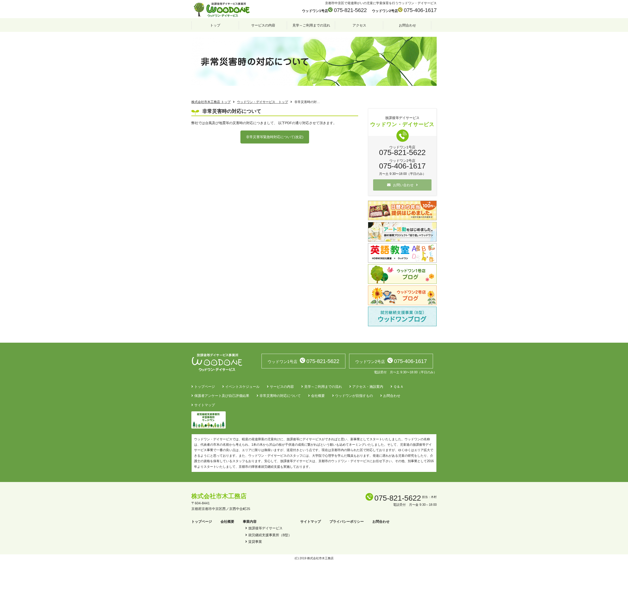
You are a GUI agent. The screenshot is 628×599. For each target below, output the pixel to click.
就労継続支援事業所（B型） (270, 535)
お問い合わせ (403, 185)
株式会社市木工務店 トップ (211, 102)
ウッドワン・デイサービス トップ (262, 102)
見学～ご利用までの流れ (311, 25)
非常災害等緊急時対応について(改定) (274, 137)
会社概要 (318, 396)
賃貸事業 (255, 542)
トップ (215, 25)
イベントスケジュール (242, 387)
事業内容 (250, 521)
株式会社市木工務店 (219, 496)
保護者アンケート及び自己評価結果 (221, 396)
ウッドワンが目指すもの (354, 396)
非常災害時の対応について (280, 396)
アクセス (359, 25)
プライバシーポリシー (346, 521)
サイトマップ (204, 405)
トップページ (204, 387)
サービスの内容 (263, 25)
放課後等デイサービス (265, 528)
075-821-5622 (350, 10)
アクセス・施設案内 (367, 387)
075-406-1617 (420, 10)
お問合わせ (407, 25)
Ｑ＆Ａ (398, 387)
